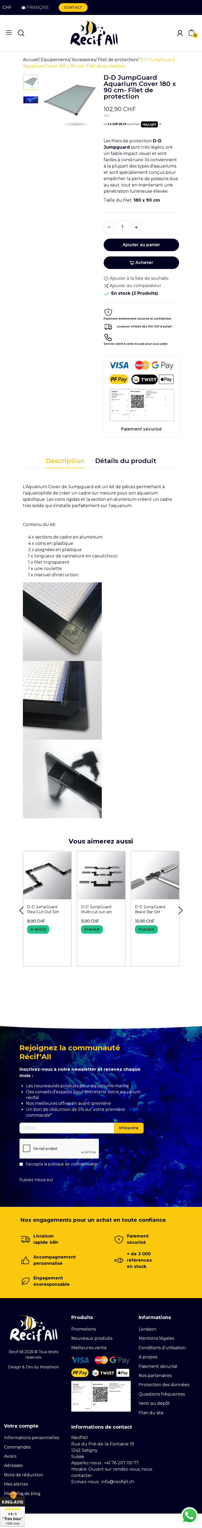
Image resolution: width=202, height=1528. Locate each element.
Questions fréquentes (162, 1394)
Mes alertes (16, 1484)
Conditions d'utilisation (162, 1347)
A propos (148, 1356)
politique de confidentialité (72, 1163)
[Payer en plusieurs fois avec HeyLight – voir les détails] (160, 124)
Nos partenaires (155, 1375)
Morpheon (49, 1367)
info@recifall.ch (118, 1481)
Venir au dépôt (154, 1403)
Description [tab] (65, 461)
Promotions (83, 1329)
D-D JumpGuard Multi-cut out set (96, 909)
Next (87, 104)
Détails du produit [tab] (125, 461)
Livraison (147, 1329)
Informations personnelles (31, 1437)
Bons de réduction (23, 1474)
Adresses (13, 1465)
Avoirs (10, 1456)
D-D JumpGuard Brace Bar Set (150, 909)
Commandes (17, 1447)
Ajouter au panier (141, 244)
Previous (52, 104)
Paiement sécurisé (158, 1366)
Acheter (144, 262)
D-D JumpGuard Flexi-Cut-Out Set (43, 909)
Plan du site (151, 1412)
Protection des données (164, 1384)
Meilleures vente (89, 1347)
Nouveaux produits (91, 1338)
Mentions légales (156, 1338)
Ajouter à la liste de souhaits (139, 278)
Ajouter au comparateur (135, 285)
